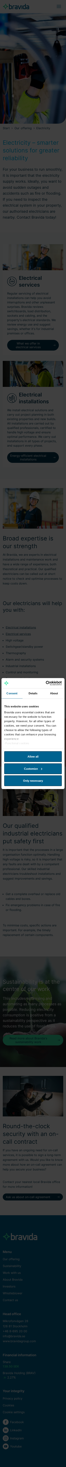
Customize (31, 768)
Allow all (32, 756)
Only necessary (33, 780)
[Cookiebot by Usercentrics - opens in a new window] (46, 683)
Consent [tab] (11, 693)
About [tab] (54, 693)
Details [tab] (33, 693)
